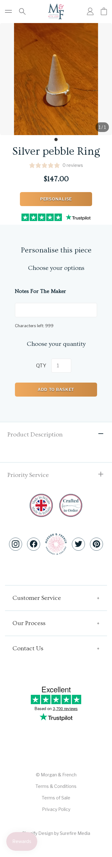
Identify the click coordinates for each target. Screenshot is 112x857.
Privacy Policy (56, 809)
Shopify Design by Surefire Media (56, 833)
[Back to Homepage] (56, 11)
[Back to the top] (56, 544)
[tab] (56, 139)
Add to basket (56, 389)
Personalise (56, 198)
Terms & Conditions (56, 786)
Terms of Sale (56, 797)
